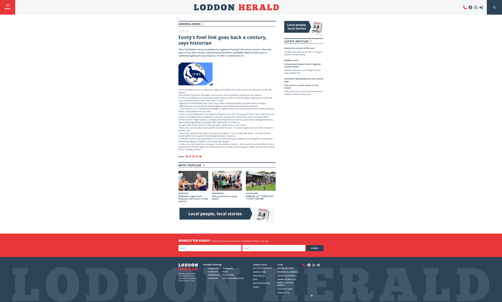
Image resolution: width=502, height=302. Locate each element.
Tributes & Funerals (287, 272)
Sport (256, 287)
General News (189, 24)
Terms (192, 281)
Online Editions (285, 268)
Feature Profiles (261, 283)
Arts (255, 279)
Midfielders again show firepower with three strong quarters (192, 199)
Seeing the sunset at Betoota (299, 48)
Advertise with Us (286, 279)
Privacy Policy (183, 281)
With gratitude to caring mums (224, 197)
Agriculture (259, 272)
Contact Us (283, 293)
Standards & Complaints (187, 278)
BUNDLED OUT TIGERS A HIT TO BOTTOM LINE (260, 197)
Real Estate (259, 276)
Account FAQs (284, 289)
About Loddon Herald (285, 283)
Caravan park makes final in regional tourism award (302, 65)
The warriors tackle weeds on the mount (301, 86)
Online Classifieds (286, 276)
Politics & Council (262, 268)
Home (280, 265)
